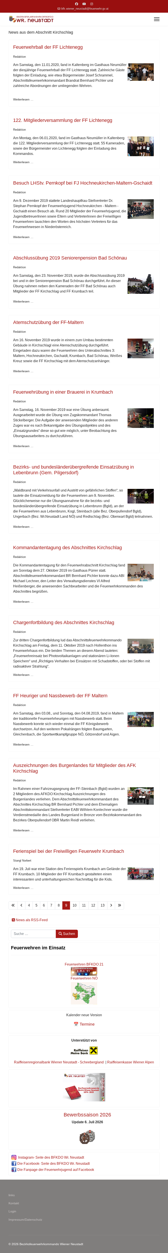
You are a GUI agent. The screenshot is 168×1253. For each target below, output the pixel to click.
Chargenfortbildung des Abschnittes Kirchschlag (63, 622)
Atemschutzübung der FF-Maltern (48, 322)
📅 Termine (84, 1024)
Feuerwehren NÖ (84, 978)
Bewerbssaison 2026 (87, 1115)
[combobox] (33, 934)
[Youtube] (84, 4)
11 (84, 905)
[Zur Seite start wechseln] (13, 905)
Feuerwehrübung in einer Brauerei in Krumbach (63, 392)
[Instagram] (91, 4)
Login (12, 1211)
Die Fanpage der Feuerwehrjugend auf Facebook (55, 1170)
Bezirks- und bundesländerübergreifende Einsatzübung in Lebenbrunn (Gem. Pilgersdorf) (73, 469)
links (12, 1195)
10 (75, 905)
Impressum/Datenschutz (25, 1219)
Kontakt (14, 1203)
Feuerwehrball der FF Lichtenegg (48, 47)
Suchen (68, 934)
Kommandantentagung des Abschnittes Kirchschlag (67, 547)
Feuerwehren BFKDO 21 (84, 964)
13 (103, 905)
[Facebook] (76, 4)
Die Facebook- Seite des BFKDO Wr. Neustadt (53, 1163)
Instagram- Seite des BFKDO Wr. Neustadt (51, 1157)
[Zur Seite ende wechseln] (119, 905)
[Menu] (156, 19)
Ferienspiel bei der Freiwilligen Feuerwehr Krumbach (68, 851)
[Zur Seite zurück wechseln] (21, 905)
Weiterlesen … (23, 99)
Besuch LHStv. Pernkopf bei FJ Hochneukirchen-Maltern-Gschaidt (82, 183)
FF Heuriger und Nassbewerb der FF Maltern (60, 695)
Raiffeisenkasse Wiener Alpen (130, 1062)
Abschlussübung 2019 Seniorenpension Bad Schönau (70, 258)
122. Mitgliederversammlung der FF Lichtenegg (62, 120)
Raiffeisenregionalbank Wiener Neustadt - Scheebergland (59, 1062)
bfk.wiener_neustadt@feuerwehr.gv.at (84, 8)
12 (93, 905)
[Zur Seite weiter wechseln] (111, 905)
